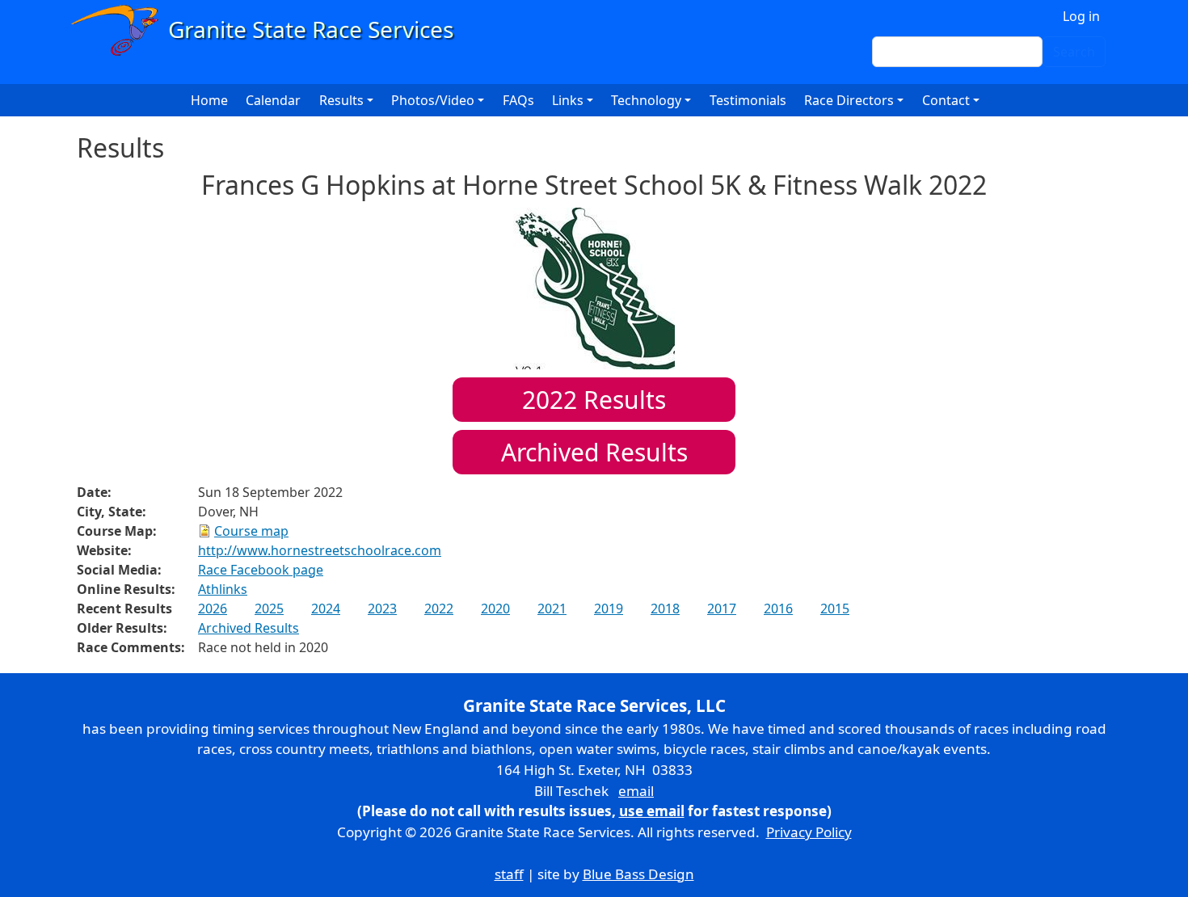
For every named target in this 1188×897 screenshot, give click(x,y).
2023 (382, 608)
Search (1074, 52)
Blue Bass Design (638, 874)
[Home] (269, 30)
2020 (495, 608)
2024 (325, 608)
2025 (269, 608)
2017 (721, 608)
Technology (646, 100)
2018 (665, 608)
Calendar (273, 100)
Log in (1081, 16)
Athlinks (222, 589)
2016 (778, 608)
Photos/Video (432, 100)
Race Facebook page (260, 570)
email (636, 790)
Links (567, 100)
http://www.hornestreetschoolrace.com (319, 550)
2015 (834, 608)
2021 (552, 608)
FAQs (518, 100)
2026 (212, 608)
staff (509, 874)
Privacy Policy (809, 832)
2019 (608, 608)
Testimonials (748, 100)
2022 (438, 608)
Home (209, 100)
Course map (251, 531)
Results (594, 399)
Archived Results (594, 452)
